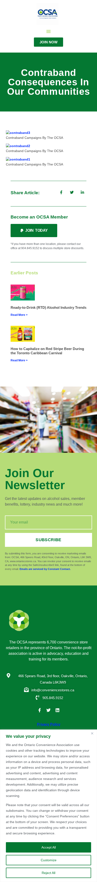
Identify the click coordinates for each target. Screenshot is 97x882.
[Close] (92, 733)
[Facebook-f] (39, 710)
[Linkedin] (57, 710)
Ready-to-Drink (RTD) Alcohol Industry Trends (48, 307)
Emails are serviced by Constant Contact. (45, 569)
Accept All (48, 847)
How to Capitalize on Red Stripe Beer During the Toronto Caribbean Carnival (47, 351)
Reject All (48, 873)
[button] (48, 31)
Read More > (19, 315)
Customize (49, 860)
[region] (48, 806)
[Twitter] (48, 710)
